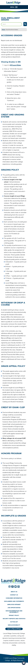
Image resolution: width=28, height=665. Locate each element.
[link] (9, 586)
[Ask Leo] (23, 663)
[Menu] (16, 7)
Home (3, 29)
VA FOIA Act (14, 622)
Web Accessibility (14, 625)
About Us (14, 592)
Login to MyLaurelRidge (14, 629)
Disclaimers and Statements (14, 601)
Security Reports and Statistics (14, 619)
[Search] (25, 24)
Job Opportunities (14, 608)
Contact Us (14, 595)
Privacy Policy (14, 615)
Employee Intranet (14, 604)
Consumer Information (14, 598)
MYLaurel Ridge (15, 65)
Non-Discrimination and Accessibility (14, 611)
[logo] (13, 3)
